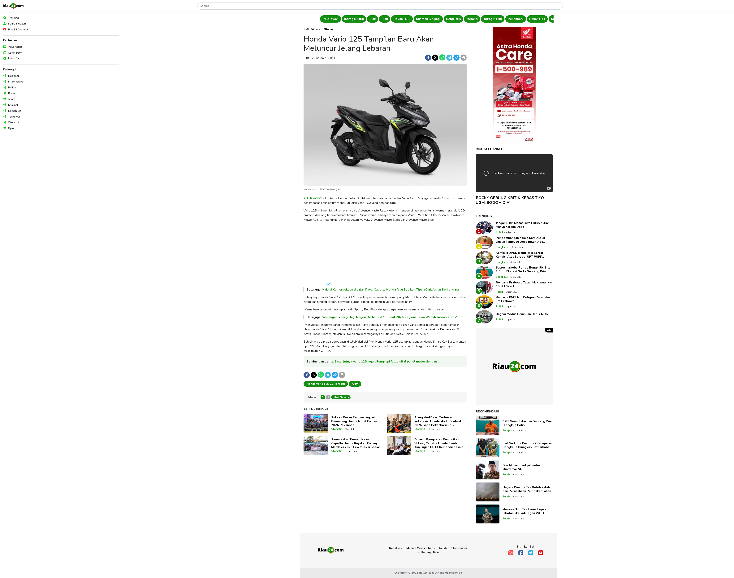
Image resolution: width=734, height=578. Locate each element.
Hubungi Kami (430, 552)
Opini (11, 128)
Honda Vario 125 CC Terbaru (326, 384)
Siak (372, 19)
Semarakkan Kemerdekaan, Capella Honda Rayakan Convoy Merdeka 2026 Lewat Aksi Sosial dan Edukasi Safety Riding (355, 443)
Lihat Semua (341, 397)
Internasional (16, 81)
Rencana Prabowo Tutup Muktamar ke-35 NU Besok (524, 284)
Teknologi (14, 116)
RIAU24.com (312, 29)
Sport (11, 99)
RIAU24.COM (313, 198)
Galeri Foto (15, 53)
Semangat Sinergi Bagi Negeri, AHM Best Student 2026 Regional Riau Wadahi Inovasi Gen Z (389, 317)
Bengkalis (453, 19)
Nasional (13, 76)
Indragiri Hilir (492, 19)
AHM (355, 384)
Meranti (471, 19)
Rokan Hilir (537, 19)
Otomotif (13, 122)
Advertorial (15, 47)
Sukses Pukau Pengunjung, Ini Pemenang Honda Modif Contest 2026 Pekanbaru (355, 421)
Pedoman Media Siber (418, 548)
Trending (13, 18)
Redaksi (394, 548)
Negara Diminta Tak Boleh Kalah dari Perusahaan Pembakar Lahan (527, 489)
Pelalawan (330, 19)
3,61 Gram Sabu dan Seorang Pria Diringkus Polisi (527, 423)
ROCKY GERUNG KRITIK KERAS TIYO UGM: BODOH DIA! (510, 200)
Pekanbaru (515, 19)
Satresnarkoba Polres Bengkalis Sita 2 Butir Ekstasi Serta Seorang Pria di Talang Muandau (523, 269)
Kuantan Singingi (428, 19)
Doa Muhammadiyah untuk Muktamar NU (522, 467)
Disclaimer (460, 548)
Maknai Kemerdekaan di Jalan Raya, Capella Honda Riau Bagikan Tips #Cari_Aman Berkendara (390, 289)
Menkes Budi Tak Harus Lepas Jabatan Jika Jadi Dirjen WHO (524, 511)
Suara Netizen (17, 23)
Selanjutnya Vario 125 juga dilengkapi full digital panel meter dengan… (387, 361)
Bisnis (11, 93)
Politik (12, 87)
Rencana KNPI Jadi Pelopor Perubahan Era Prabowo (523, 299)
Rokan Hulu (401, 19)
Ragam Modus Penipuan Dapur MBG (522, 314)
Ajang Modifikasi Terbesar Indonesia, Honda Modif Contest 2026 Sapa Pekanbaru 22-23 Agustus (437, 421)
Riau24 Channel (18, 29)
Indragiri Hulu (353, 19)
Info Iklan (443, 548)
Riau (384, 19)
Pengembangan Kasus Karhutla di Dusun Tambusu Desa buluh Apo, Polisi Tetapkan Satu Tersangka (520, 240)
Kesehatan (15, 111)
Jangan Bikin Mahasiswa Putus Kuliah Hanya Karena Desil (523, 225)
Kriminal (13, 105)
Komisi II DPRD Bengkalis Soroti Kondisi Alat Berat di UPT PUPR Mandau (519, 255)
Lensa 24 (14, 58)
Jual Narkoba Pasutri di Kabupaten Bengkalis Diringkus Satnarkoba (528, 445)
